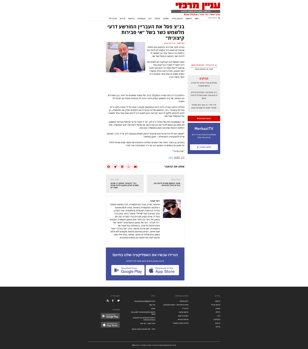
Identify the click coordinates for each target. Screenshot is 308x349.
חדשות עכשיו (183, 312)
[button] (135, 166)
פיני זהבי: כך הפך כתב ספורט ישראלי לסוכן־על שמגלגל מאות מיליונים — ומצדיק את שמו (204, 105)
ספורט (166, 19)
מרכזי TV (113, 19)
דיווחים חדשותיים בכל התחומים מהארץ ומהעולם (144, 319)
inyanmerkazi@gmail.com (145, 301)
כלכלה (157, 19)
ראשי (197, 19)
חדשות (189, 19)
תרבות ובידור (177, 19)
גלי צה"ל (185, 308)
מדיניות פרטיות (183, 319)
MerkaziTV (184, 301)
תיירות (122, 19)
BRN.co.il (136, 345)
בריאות (131, 19)
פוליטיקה (177, 157)
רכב (150, 19)
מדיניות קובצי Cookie (180, 323)
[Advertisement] (124, 9)
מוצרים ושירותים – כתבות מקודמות (176, 305)
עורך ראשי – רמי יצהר (147, 323)
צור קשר (152, 305)
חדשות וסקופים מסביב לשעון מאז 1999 (143, 313)
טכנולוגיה (141, 19)
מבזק (182, 157)
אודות (153, 308)
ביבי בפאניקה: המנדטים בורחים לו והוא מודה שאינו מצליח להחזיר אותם (204, 93)
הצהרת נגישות (183, 316)
